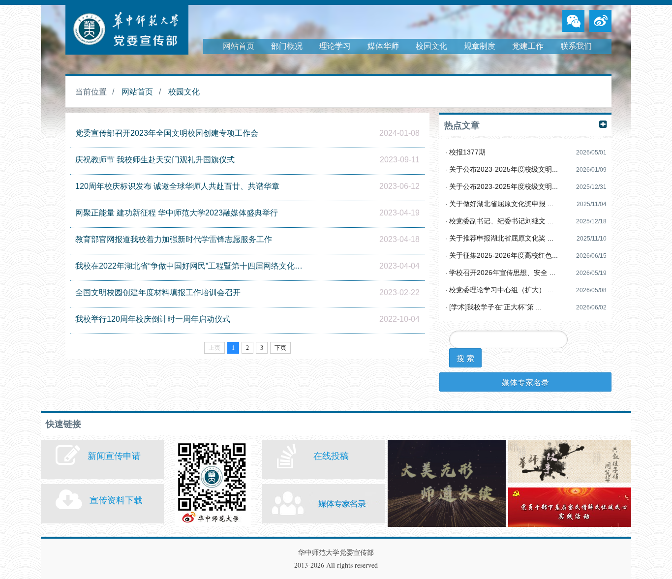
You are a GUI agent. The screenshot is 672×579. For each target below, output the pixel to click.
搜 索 (465, 358)
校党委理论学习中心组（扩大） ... (501, 290)
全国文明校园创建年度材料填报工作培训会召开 (158, 292)
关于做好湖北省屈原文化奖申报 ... (501, 204)
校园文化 (431, 46)
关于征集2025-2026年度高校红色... (503, 255)
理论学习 (335, 46)
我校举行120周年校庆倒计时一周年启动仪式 (152, 319)
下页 (280, 347)
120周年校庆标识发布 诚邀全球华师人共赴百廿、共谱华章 (177, 186)
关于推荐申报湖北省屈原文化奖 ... (501, 238)
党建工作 (528, 46)
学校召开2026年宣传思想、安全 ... (502, 272)
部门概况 (287, 46)
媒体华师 (383, 46)
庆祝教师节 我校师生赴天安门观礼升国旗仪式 (155, 159)
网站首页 (238, 46)
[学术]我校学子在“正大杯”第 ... (495, 307)
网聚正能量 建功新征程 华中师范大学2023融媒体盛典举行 (176, 213)
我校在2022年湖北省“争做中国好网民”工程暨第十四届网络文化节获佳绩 (190, 266)
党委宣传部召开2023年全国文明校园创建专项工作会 (166, 133)
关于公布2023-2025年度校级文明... (503, 169)
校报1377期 (467, 152)
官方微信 (213, 483)
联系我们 (576, 46)
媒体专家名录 (525, 382)
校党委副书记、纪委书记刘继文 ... (501, 221)
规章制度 (479, 46)
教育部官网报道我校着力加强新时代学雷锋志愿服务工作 (173, 239)
